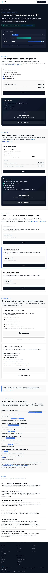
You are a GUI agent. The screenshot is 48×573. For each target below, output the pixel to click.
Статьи (3, 557)
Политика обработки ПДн (6, 571)
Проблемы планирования (21, 559)
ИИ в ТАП (18, 546)
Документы (4, 562)
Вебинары (3, 559)
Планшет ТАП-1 (19, 548)
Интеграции (19, 551)
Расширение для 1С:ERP (6, 551)
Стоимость (19, 562)
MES (2, 548)
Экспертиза (19, 557)
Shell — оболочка (20, 550)
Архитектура (4, 553)
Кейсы (3, 561)
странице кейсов (7, 464)
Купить (24, 93)
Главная (3, 9)
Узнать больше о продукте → (15, 64)
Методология (19, 561)
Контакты (33, 1)
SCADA (3, 550)
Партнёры (34, 550)
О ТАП (33, 546)
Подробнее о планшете (24, 339)
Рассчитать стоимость (24, 122)
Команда (34, 548)
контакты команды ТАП (8, 390)
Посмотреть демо (42, 1)
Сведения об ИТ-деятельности (19, 571)
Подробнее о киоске (24, 375)
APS (2, 546)
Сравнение (19, 564)
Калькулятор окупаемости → (27, 25)
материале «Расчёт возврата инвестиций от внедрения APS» (15, 465)
